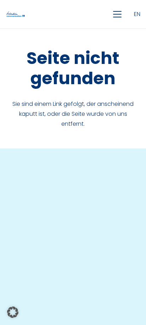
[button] (117, 14)
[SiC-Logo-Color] (16, 14)
